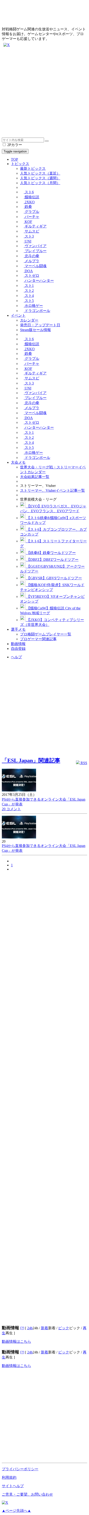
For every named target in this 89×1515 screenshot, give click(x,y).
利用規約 (9, 1477)
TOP (14, 159)
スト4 (29, 296)
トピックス (20, 164)
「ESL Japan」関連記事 (31, 760)
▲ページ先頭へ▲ (16, 1510)
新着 (44, 1328)
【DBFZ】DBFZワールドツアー (52, 560)
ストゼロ (31, 275)
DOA (28, 271)
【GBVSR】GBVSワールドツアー (54, 578)
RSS (83, 763)
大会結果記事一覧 (34, 477)
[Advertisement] (44, 93)
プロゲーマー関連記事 (38, 639)
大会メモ (18, 462)
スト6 (29, 192)
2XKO (29, 202)
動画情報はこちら (16, 1341)
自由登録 (18, 648)
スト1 (29, 285)
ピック (63, 1328)
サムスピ (31, 231)
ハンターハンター (39, 280)
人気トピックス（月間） (40, 183)
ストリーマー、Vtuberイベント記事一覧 (52, 490)
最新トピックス (33, 168)
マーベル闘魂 (35, 266)
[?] (22, 1328)
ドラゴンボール (37, 311)
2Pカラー (14, 145)
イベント (18, 315)
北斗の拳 (31, 256)
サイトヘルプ (13, 1486)
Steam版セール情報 (35, 330)
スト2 (29, 291)
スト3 (29, 236)
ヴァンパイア (35, 246)
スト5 (29, 301)
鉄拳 (28, 207)
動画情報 (18, 644)
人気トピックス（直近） (40, 173)
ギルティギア (35, 226)
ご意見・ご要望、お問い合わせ (27, 1494)
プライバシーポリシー (20, 1469)
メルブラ (31, 261)
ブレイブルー (35, 251)
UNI (27, 241)
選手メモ (18, 629)
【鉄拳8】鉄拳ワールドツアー (51, 553)
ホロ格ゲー (33, 306)
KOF (28, 222)
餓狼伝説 (31, 197)
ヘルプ (16, 657)
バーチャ (31, 217)
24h (30, 1328)
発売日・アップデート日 (40, 325)
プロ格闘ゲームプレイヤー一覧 (45, 634)
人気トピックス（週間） (40, 178)
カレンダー (29, 320)
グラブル (31, 212)
